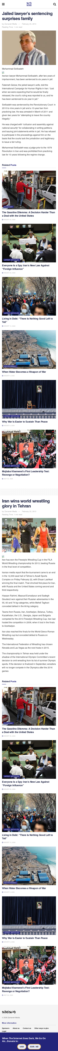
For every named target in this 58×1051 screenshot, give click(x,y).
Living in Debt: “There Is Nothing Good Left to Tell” (27, 320)
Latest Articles (11, 260)
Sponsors (5, 1028)
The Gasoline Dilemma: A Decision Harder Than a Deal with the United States (28, 214)
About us (16, 1028)
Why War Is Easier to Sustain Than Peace (25, 421)
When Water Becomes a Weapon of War (24, 372)
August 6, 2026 (9, 376)
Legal (4, 1031)
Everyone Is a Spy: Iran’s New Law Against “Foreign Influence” (25, 267)
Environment (10, 366)
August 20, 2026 (9, 220)
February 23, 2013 (29, 24)
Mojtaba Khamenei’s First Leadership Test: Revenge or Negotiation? (25, 473)
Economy (8, 207)
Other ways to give (41, 1028)
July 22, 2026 (8, 479)
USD (22, 1046)
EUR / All (34, 1046)
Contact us (27, 1028)
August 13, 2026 (9, 326)
